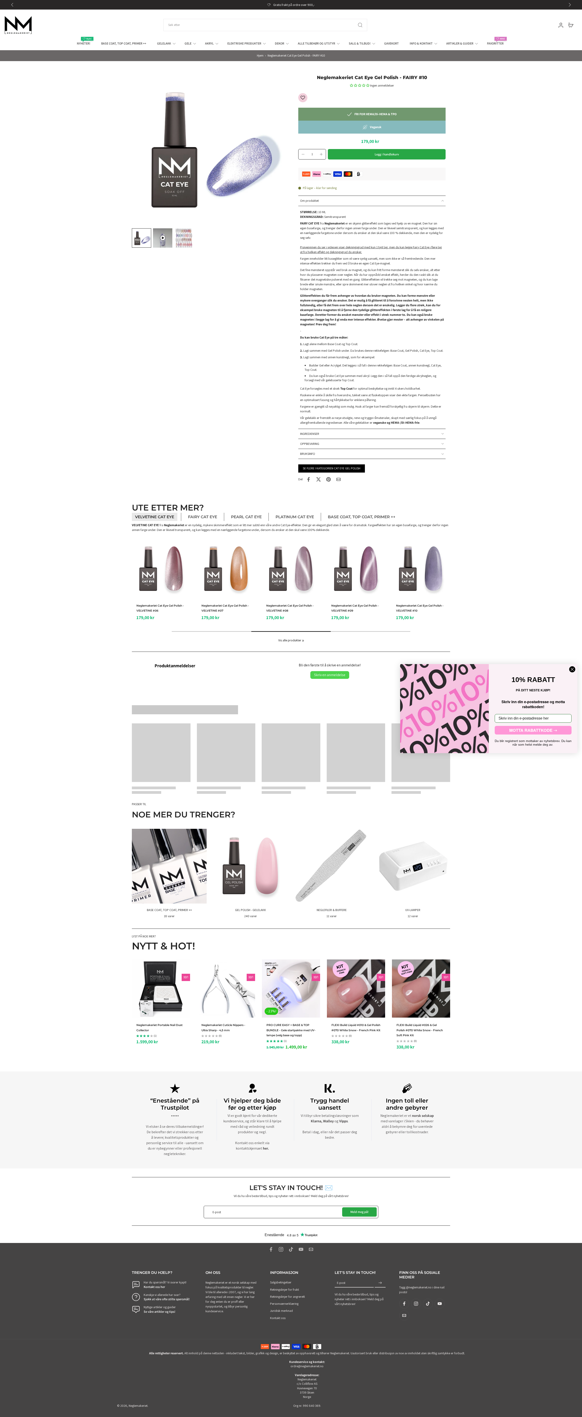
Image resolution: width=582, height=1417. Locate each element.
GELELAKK (164, 43)
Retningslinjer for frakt (284, 1290)
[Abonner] (380, 1283)
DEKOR (279, 43)
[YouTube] (301, 1249)
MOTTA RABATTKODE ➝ (533, 730)
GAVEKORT (391, 43)
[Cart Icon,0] (571, 25)
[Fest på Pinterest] (329, 479)
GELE (188, 43)
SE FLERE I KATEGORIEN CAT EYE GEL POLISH (331, 468)
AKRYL (209, 43)
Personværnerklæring (284, 1304)
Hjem (260, 55)
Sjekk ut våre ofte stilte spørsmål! (167, 1299)
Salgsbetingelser (280, 1282)
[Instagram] (281, 1249)
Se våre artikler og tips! (159, 1312)
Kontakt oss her (154, 1287)
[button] (360, 85)
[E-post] (311, 1249)
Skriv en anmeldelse (329, 674)
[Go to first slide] (570, 5)
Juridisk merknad (281, 1311)
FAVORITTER (495, 43)
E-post (341, 1283)
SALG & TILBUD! (360, 43)
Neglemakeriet (138, 1406)
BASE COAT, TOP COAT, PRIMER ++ (123, 43)
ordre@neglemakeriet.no (307, 1366)
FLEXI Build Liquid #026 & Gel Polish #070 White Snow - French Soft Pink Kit (419, 1030)
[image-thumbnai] (141, 238)
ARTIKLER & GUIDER (459, 43)
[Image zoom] (208, 151)
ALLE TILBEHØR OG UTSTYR (316, 43)
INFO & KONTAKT (421, 43)
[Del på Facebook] (309, 479)
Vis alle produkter (289, 640)
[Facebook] (271, 1249)
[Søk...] (360, 25)
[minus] (303, 154)
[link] (303, 641)
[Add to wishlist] (302, 97)
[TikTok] (291, 1249)
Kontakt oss (278, 1318)
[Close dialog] (572, 669)
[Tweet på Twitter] (319, 479)
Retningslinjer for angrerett (287, 1297)
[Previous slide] (12, 5)
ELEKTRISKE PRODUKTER (244, 43)
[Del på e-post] (339, 479)
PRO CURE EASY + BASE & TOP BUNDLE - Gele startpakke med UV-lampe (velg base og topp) (291, 1030)
